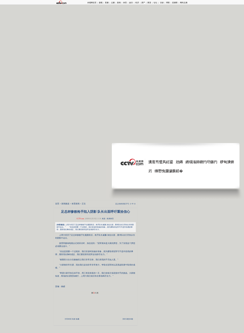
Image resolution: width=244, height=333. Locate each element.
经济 (137, 3)
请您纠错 (129, 319)
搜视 (101, 3)
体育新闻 (75, 204)
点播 (113, 3)
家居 (149, 3)
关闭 (124, 319)
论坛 (155, 3)
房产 (143, 3)
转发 (73, 319)
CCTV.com (80, 219)
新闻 (119, 3)
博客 (168, 3)
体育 (125, 3)
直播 (107, 3)
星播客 (175, 3)
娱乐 (131, 3)
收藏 (77, 319)
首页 (57, 204)
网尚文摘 (183, 3)
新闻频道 (65, 204)
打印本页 (68, 319)
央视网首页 (91, 3)
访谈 (162, 3)
